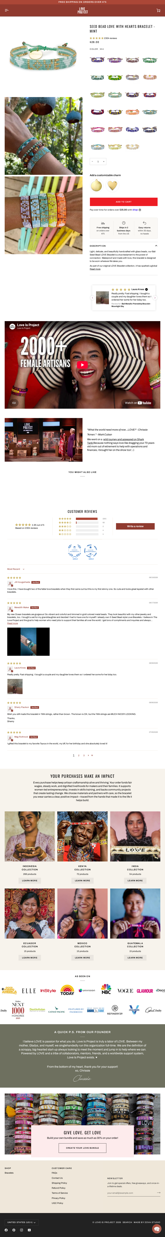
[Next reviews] (155, 298)
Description (98, 246)
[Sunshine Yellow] (115, 147)
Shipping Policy (59, 1183)
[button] (97, 38)
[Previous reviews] (92, 298)
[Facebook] (6, 1230)
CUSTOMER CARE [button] (62, 1168)
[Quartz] (115, 129)
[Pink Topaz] (98, 129)
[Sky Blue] (98, 147)
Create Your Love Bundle (82, 1148)
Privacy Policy (58, 1198)
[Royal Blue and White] (132, 129)
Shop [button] (8, 1168)
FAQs (54, 1173)
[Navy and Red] (98, 112)
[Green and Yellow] (115, 77)
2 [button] (78, 755)
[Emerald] (150, 60)
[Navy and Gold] (132, 95)
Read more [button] (12, 623)
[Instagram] (21, 1230)
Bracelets (9, 1173)
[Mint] (115, 95)
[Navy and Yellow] (115, 112)
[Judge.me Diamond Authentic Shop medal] (74, 551)
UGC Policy (57, 1203)
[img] (14, 578)
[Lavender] (132, 77)
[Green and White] (98, 77)
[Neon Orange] (132, 112)
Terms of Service (60, 1193)
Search (127, 1222)
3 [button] (84, 755)
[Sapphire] (150, 129)
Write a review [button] (135, 526)
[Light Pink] (150, 77)
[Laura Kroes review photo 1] (15, 686)
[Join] (157, 1192)
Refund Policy (58, 1188)
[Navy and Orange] (150, 95)
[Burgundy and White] (132, 60)
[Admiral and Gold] (98, 60)
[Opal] (150, 112)
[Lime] (98, 95)
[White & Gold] (132, 147)
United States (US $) (20, 1222)
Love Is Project (105, 1222)
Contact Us (57, 1178)
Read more (95, 269)
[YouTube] (29, 1230)
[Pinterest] (13, 1230)
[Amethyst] (115, 60)
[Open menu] (9, 10)
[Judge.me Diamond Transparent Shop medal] (90, 551)
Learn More (29, 881)
